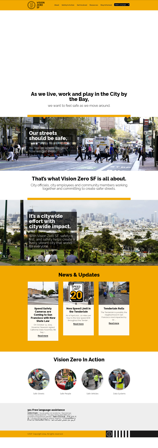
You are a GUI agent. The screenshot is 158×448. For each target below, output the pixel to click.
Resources (94, 5)
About (56, 5)
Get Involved (82, 5)
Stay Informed (106, 5)
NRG (38, 5)
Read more (43, 336)
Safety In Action (68, 5)
